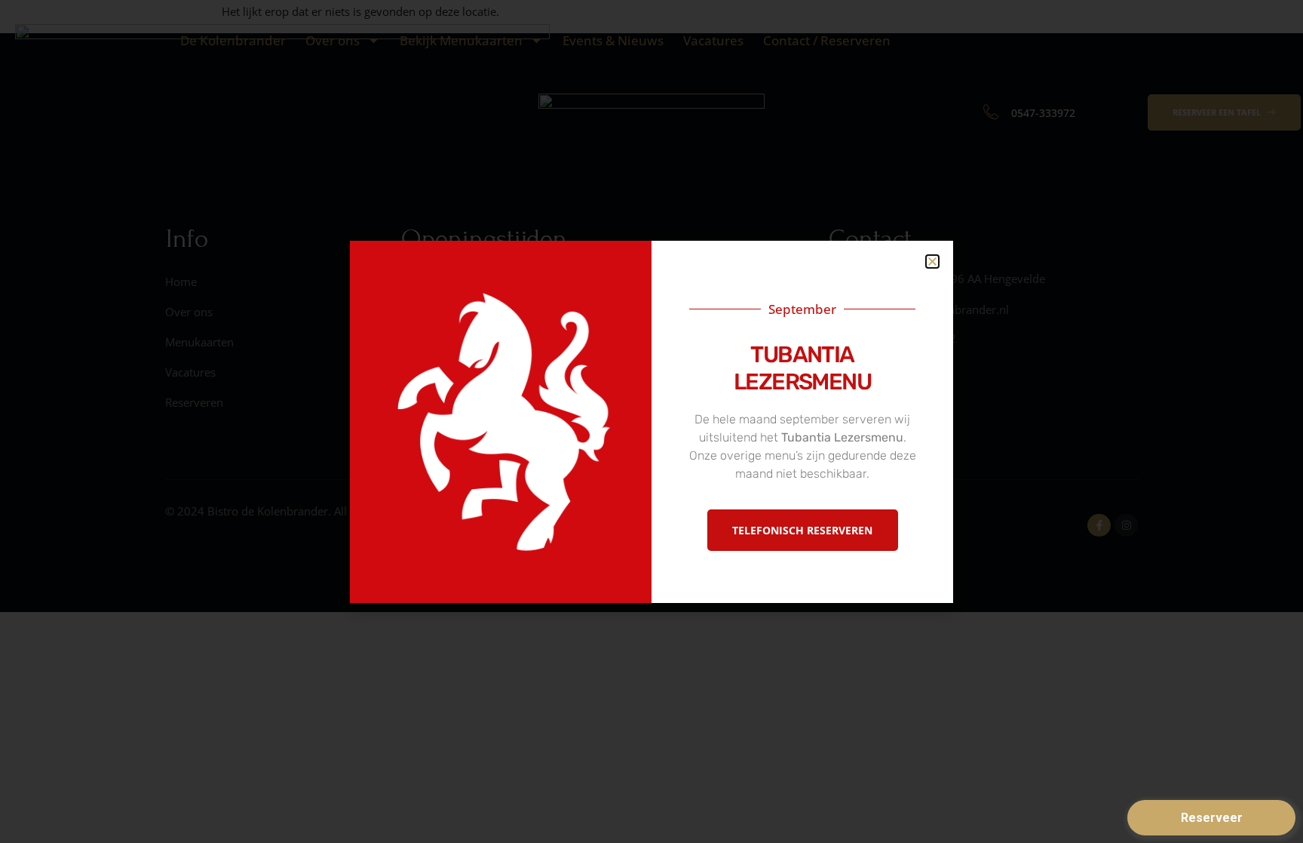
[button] (932, 261)
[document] (651, 421)
